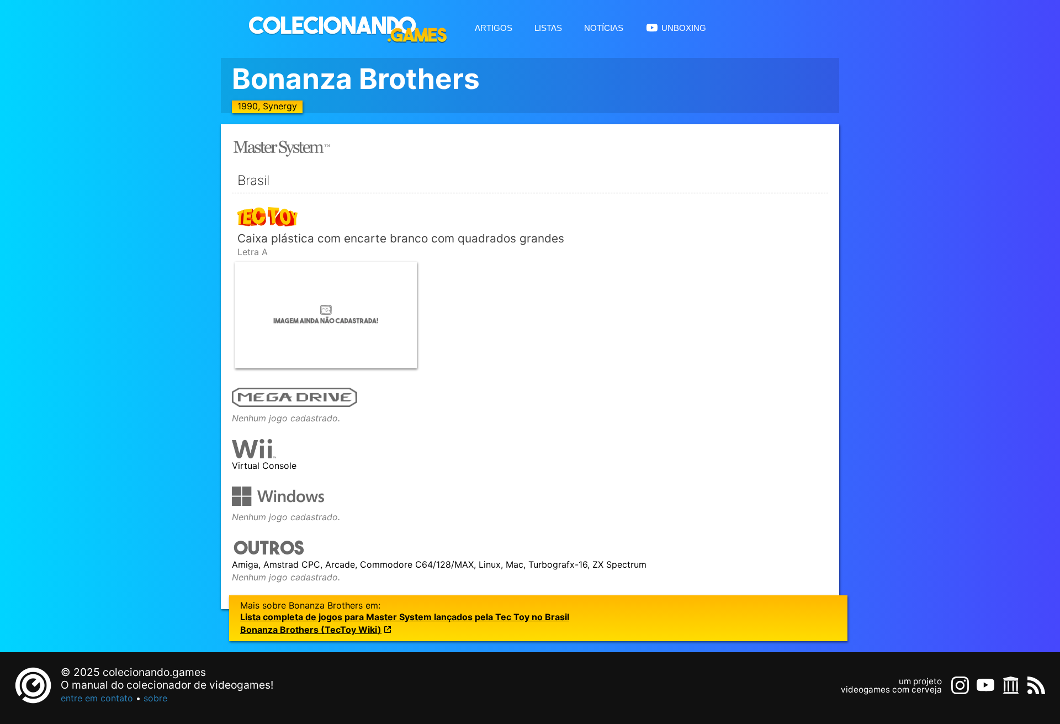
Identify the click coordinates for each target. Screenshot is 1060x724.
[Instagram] (960, 685)
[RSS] (1036, 685)
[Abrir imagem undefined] (326, 315)
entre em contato (97, 698)
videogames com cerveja (891, 689)
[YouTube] (985, 685)
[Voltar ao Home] (342, 29)
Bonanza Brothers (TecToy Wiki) (310, 630)
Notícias (603, 26)
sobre (155, 698)
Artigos (493, 26)
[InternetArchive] (1011, 685)
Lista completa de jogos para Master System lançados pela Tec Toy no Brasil (404, 617)
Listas (548, 26)
